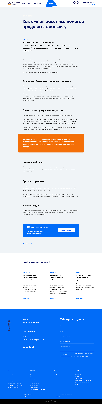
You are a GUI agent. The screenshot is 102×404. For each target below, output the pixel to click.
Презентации (78, 374)
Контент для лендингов (36, 379)
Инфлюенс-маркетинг (13, 387)
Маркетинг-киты (79, 378)
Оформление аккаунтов (58, 376)
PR (8, 370)
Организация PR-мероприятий (15, 385)
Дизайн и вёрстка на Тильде (82, 382)
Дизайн (77, 370)
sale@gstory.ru (90, 4)
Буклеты (77, 376)
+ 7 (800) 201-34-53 (87, 2)
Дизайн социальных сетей (81, 384)
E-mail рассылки (34, 385)
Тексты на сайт (34, 387)
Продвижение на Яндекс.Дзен (37, 389)
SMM (53, 370)
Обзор (24, 31)
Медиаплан (11, 379)
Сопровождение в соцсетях (59, 379)
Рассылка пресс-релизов (14, 383)
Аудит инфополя (12, 374)
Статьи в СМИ (33, 381)
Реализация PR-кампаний (14, 381)
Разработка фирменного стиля (83, 380)
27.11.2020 (25, 39)
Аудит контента (34, 374)
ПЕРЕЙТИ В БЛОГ (27, 16)
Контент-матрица (34, 376)
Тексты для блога (34, 383)
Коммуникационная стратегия (15, 376)
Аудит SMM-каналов (57, 374)
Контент (32, 370)
